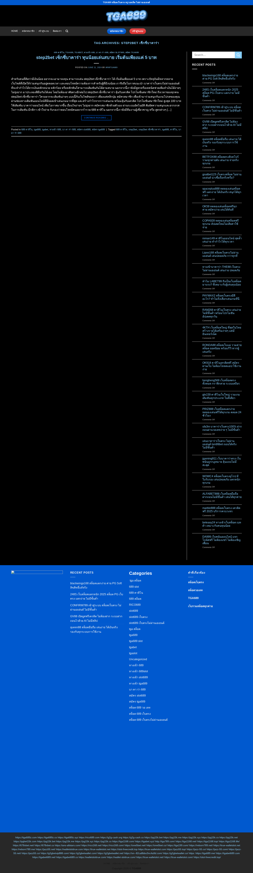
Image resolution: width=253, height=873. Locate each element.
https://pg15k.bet (153, 837)
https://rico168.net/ (91, 845)
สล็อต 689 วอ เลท (139, 707)
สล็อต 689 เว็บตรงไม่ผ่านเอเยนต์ (148, 719)
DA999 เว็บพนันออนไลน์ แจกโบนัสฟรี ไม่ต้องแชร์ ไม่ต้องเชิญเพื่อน (221, 540)
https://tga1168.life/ (229, 841)
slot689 (133, 610)
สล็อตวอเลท (195, 590)
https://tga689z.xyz (68, 837)
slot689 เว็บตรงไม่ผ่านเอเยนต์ (146, 623)
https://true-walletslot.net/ (150, 857)
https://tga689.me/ (205, 853)
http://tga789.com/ (165, 841)
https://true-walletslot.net (226, 845)
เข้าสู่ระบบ (44, 31)
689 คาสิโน (59, 52)
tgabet (79, 52)
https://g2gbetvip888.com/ (55, 853)
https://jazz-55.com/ (217, 849)
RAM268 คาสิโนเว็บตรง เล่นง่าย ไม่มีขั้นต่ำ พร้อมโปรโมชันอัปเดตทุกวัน (221, 313)
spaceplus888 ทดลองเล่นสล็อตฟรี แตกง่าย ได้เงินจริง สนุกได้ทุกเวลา (221, 192)
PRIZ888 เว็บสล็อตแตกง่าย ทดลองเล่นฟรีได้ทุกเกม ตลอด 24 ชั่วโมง (221, 412)
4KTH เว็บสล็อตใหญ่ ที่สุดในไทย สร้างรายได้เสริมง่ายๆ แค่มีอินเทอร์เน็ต (221, 331)
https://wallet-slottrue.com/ (121, 857)
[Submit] (238, 55)
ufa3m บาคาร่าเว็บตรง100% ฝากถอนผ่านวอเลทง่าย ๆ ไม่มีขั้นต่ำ (222, 428)
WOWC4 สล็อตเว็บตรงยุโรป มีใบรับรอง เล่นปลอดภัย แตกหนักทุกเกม (221, 479)
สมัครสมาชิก (28, 31)
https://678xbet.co (44, 845)
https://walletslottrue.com (69, 849)
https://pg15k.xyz (191, 837)
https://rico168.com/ (113, 845)
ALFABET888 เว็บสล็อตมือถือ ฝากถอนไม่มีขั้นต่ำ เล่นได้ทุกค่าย (222, 495)
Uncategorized (138, 659)
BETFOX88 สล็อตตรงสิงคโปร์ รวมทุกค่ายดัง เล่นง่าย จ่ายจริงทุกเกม (220, 160)
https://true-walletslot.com (152, 849)
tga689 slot (136, 641)
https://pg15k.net (228, 837)
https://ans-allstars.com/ (68, 845)
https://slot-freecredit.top (124, 849)
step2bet (133, 129)
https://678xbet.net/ (23, 845)
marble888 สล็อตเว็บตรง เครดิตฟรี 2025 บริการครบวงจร (221, 510)
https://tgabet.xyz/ (144, 841)
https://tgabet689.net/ (44, 857)
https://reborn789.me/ (23, 849)
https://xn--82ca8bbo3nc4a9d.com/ (143, 853)
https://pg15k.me (172, 837)
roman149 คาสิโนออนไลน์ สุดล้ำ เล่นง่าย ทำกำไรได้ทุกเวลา (222, 240)
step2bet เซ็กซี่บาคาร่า (150, 129)
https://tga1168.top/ (207, 841)
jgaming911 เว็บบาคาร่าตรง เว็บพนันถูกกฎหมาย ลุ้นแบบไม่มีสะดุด (221, 461)
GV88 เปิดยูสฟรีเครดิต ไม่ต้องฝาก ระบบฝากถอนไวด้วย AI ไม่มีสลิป (221, 125)
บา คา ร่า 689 (102, 52)
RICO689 (135, 604)
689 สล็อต (135, 598)
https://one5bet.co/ (156, 845)
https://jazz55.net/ (45, 849)
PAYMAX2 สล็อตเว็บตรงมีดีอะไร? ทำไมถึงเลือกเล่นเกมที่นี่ (220, 297)
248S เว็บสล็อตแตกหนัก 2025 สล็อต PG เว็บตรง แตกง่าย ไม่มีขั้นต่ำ (221, 93)
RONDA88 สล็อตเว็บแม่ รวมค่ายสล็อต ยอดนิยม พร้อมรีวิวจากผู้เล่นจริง (222, 348)
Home (14, 31)
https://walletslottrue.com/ (92, 857)
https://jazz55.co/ (31, 853)
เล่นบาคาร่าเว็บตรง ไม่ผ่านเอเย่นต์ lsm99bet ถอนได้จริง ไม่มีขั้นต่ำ (219, 444)
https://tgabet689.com (228, 853)
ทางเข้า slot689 (138, 677)
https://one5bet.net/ (135, 845)
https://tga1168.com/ (123, 841)
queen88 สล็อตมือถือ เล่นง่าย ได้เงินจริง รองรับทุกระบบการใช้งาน (221, 142)
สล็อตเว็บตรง (196, 582)
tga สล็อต (135, 580)
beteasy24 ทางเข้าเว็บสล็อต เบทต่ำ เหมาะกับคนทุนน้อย (221, 524)
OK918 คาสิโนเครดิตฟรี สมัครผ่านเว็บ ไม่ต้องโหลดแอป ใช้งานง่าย (221, 366)
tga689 (69, 52)
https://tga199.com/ (177, 845)
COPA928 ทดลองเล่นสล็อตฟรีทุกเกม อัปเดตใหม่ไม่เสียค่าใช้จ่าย (220, 224)
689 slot (134, 586)
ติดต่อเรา (57, 31)
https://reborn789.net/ (201, 845)
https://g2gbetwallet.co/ (175, 853)
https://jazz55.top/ (176, 849)
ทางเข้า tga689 (138, 683)
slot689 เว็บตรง (138, 617)
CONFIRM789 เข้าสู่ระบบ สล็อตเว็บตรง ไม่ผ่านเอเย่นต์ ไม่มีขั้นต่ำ (222, 109)
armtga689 (112, 67)
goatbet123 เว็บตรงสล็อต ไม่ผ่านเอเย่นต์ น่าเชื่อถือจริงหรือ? (221, 176)
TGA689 (193, 598)
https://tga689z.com (26, 837)
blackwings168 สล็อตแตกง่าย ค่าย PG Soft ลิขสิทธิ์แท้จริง (220, 77)
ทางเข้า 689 (89, 52)
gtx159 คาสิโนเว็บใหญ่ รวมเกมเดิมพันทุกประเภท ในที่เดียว (221, 396)
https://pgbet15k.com (25, 841)
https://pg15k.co (210, 837)
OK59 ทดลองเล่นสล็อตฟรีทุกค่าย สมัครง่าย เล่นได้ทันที (219, 208)
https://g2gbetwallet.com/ (83, 853)
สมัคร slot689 (117, 52)
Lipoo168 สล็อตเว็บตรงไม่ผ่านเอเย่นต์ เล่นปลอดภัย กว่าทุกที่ (220, 254)
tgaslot (133, 653)
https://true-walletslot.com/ (178, 857)
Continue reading (96, 118)
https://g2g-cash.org (111, 837)
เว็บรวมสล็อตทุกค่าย (200, 606)
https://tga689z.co (47, 837)
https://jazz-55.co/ (196, 849)
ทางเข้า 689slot (138, 671)
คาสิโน (173, 129)
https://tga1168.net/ (186, 841)
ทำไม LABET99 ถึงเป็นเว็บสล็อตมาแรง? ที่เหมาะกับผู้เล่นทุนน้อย (221, 283)
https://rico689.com (89, 837)
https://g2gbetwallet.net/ (111, 853)
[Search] (67, 31)
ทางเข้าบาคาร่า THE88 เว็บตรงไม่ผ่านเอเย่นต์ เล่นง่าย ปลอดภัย (221, 268)
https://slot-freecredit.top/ (207, 857)
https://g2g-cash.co (133, 837)
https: (192, 853)
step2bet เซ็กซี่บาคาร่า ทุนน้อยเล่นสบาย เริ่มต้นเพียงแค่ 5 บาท (96, 57)
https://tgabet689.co (67, 857)
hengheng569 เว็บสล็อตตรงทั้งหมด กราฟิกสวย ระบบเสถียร (221, 382)
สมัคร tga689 (132, 52)
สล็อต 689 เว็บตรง (140, 713)
